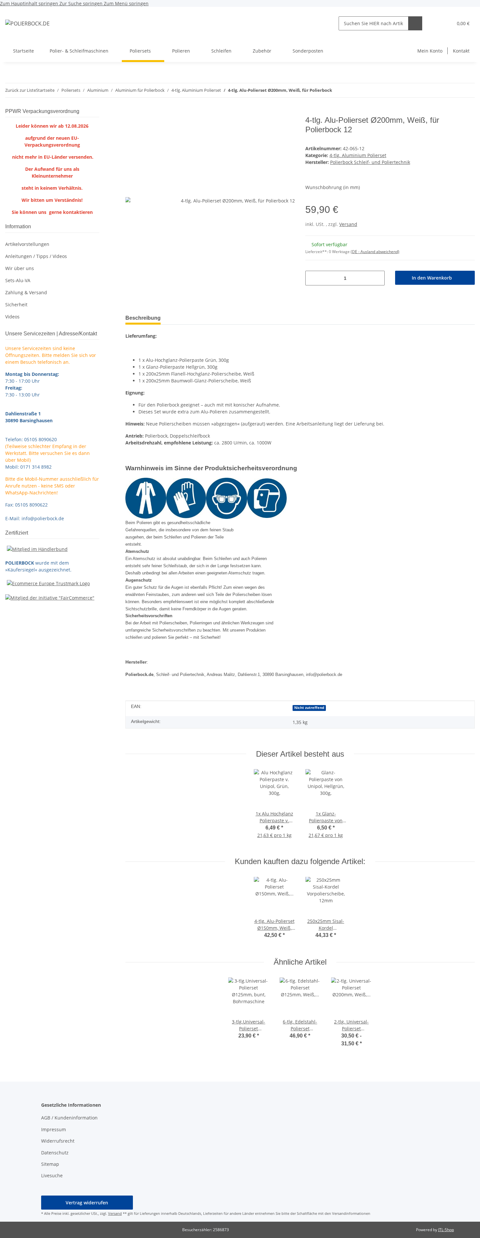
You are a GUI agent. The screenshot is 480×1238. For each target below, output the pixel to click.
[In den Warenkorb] (130, 112)
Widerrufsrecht (57, 1141)
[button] (434, 23)
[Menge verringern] (313, 278)
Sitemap (50, 1164)
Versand (348, 224)
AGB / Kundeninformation (69, 1118)
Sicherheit (16, 304)
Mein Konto (429, 51)
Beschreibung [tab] (143, 318)
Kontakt (461, 51)
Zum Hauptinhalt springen (29, 3)
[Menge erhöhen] (377, 278)
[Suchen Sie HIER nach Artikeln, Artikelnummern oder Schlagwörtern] (415, 23)
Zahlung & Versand (26, 292)
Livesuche (52, 1175)
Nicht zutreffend (309, 707)
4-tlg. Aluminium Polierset (357, 155)
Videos (12, 317)
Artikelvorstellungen (27, 244)
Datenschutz (55, 1153)
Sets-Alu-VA (17, 280)
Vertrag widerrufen (87, 1202)
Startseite (23, 51)
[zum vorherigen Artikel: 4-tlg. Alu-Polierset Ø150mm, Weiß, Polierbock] (468, 90)
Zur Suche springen (81, 3)
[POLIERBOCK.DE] (27, 23)
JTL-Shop (446, 1229)
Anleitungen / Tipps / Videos (36, 256)
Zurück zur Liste (20, 90)
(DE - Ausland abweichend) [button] (375, 251)
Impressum (53, 1129)
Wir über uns (19, 268)
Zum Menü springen (126, 3)
